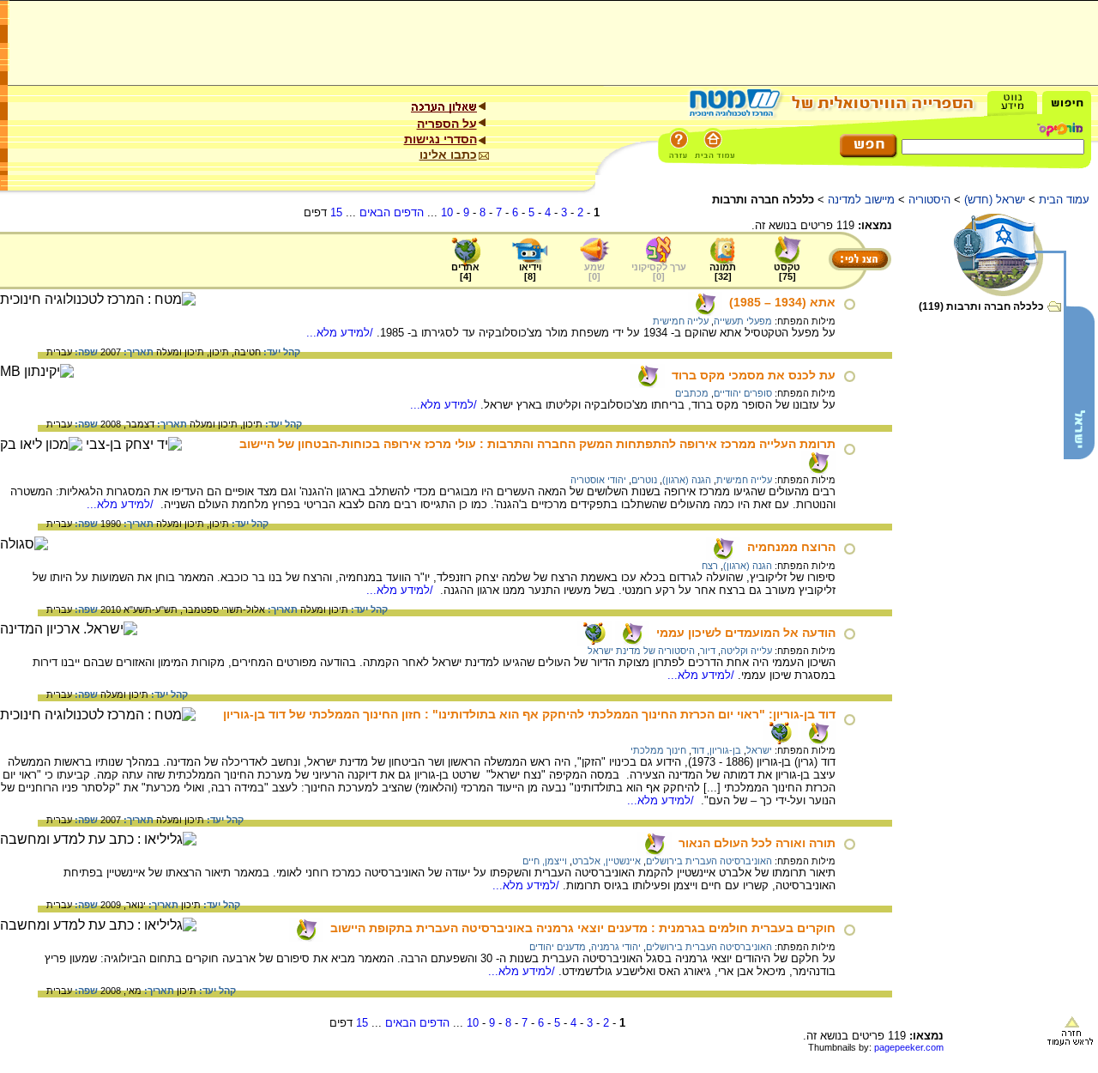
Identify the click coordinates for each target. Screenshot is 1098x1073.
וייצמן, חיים (544, 861)
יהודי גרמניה (616, 947)
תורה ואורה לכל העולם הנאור (757, 843)
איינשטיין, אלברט (606, 861)
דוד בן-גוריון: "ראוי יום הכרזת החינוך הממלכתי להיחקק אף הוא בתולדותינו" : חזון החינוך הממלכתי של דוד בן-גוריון (529, 714)
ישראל (759, 750)
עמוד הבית (1064, 199)
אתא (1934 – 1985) (782, 302)
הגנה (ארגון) (686, 480)
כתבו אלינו (448, 154)
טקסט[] (787, 272)
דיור (707, 651)
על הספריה (447, 123)
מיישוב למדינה (861, 199)
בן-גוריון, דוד (716, 750)
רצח (710, 566)
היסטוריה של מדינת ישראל (641, 651)
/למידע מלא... (341, 332)
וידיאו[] (530, 272)
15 (336, 212)
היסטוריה (929, 199)
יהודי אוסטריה (598, 480)
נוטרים (644, 480)
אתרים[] (465, 272)
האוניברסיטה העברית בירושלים (709, 861)
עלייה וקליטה (746, 651)
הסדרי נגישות (440, 139)
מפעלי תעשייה (743, 321)
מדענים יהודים (557, 947)
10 (447, 212)
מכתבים (692, 393)
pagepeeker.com (909, 1047)
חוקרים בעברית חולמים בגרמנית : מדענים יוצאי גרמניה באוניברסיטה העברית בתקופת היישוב (583, 928)
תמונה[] (722, 272)
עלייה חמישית (681, 321)
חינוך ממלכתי (658, 750)
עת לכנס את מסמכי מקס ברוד (754, 375)
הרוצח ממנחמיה (791, 547)
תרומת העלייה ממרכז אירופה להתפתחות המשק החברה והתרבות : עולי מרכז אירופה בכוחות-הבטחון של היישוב (537, 444)
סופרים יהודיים (743, 393)
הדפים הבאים (391, 212)
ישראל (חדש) (994, 199)
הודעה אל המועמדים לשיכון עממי (746, 633)
